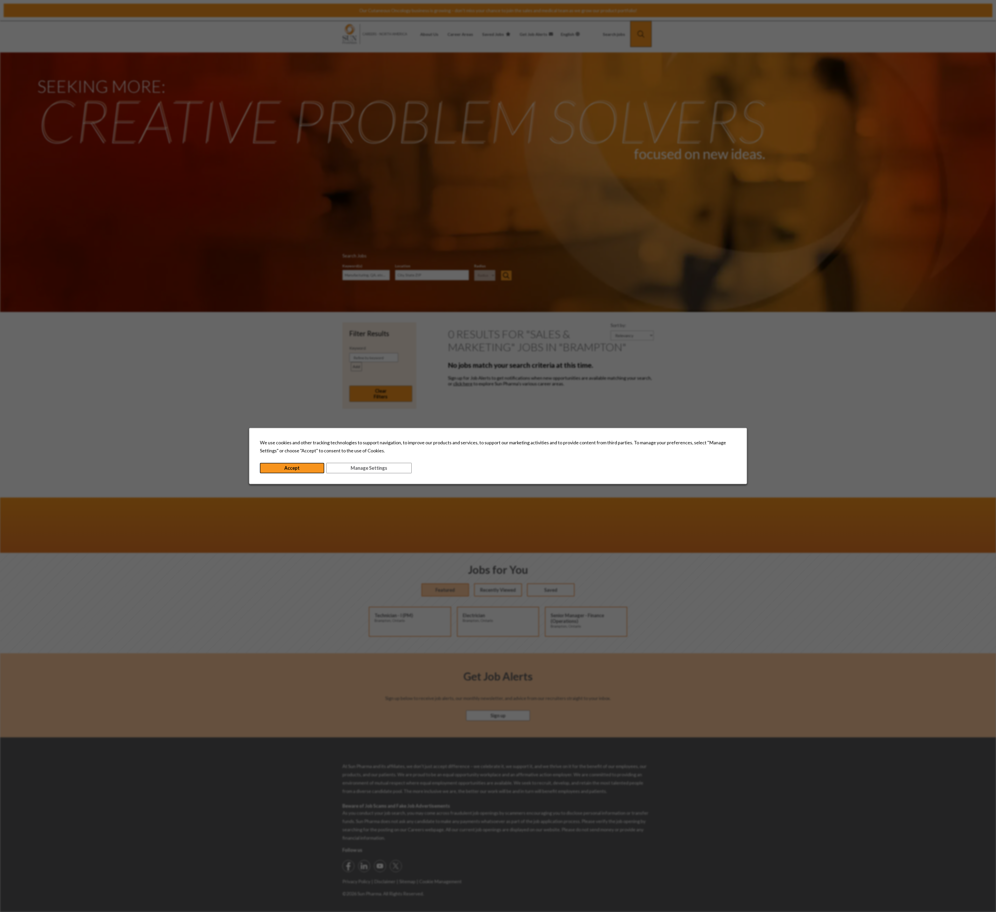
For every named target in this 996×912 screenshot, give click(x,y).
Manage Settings (369, 468)
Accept (292, 468)
